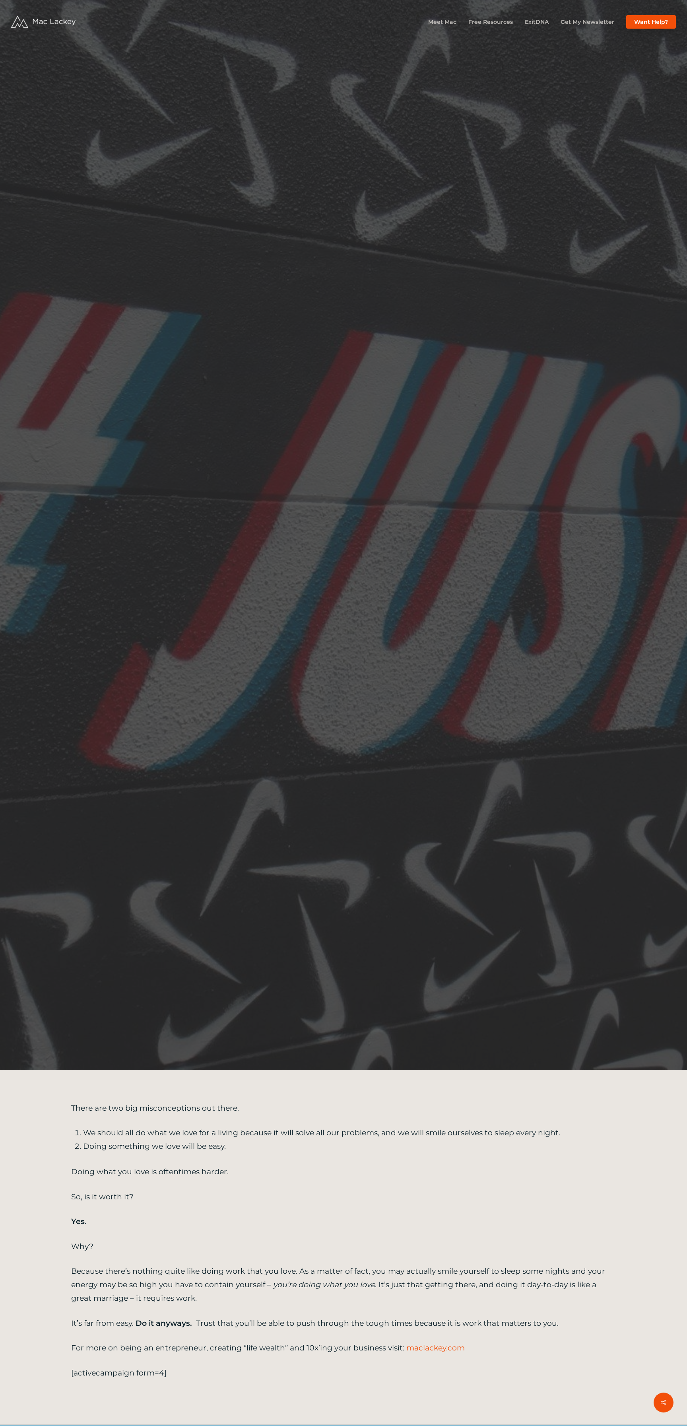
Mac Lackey (316, 649)
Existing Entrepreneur (407, 592)
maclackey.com (435, 1347)
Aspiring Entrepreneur (280, 592)
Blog (344, 592)
